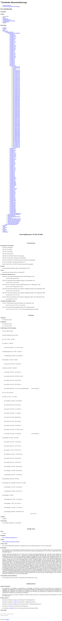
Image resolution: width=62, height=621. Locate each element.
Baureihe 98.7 (13, 207)
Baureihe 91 (12, 187)
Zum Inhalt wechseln (7, 5)
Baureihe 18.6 (13, 49)
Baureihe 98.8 (13, 209)
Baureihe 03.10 (13, 38)
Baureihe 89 (12, 179)
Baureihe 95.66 (13, 202)
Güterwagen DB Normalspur (13, 222)
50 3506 (14, 68)
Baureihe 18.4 (13, 48)
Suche (4, 29)
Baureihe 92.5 (13, 193)
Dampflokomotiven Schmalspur (14, 214)
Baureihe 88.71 (13, 177)
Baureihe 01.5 (13, 35)
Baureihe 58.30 (13, 159)
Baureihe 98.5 (13, 206)
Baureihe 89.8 (13, 181)
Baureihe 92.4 (13, 192)
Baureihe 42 (12, 60)
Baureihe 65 (12, 162)
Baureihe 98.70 (13, 210)
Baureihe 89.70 (13, 185)
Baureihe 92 (12, 190)
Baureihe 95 (12, 201)
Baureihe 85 (12, 175)
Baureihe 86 (12, 176)
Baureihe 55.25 (13, 154)
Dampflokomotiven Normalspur (14, 33)
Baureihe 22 (12, 51)
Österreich (5, 227)
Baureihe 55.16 (13, 153)
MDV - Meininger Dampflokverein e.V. (10, 537)
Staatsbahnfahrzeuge (9, 32)
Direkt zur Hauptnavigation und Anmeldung (11, 6)
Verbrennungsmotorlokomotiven (14, 216)
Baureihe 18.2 (13, 46)
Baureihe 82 (12, 174)
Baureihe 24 (12, 54)
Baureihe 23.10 (13, 53)
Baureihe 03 (12, 37)
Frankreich (5, 225)
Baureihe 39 (12, 58)
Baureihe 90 (12, 186)
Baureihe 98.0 (13, 204)
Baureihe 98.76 (13, 212)
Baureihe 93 (12, 194)
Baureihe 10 (12, 40)
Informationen (5, 231)
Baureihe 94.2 (13, 198)
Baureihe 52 (12, 149)
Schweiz (4, 230)
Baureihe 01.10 (13, 36)
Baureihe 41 (12, 59)
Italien (4, 226)
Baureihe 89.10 (13, 182)
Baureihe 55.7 (13, 152)
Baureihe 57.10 (13, 156)
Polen (4, 228)
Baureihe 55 (12, 151)
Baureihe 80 (12, 172)
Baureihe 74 (12, 166)
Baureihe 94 (12, 197)
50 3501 (15, 599)
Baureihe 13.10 (13, 41)
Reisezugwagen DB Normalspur (14, 219)
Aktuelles (5, 28)
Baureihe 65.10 (13, 163)
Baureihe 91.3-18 (13, 188)
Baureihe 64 (12, 161)
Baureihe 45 (12, 63)
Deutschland (5, 30)
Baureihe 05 (12, 39)
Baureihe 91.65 (13, 189)
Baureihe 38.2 (13, 55)
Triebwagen (10, 217)
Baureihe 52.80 (13, 150)
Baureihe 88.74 (13, 178)
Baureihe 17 (12, 43)
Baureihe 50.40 (13, 148)
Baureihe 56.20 (13, 155)
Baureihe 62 (12, 160)
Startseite (4, 27)
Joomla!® (7, 619)
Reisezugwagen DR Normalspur (14, 220)
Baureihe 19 (12, 50)
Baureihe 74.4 (13, 167)
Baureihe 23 (12, 52)
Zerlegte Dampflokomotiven (15, 213)
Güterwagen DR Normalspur (13, 223)
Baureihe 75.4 (13, 168)
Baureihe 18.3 (13, 47)
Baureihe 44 (12, 62)
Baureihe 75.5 (13, 169)
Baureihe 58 (12, 157)
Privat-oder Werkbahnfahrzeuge (11, 224)
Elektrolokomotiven (11, 215)
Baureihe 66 (12, 164)
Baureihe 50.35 (13, 65)
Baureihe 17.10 (13, 45)
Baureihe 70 (12, 165)
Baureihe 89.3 (13, 180)
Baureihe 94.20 (13, 200)
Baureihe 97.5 (13, 203)
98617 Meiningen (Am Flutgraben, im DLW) (11, 541)
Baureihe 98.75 (13, 211)
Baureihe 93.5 (13, 196)
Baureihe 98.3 (13, 205)
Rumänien (5, 229)
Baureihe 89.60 (13, 184)
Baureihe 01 (12, 34)
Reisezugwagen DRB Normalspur (14, 218)
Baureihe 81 (12, 173)
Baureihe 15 (12, 42)
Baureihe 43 (12, 61)
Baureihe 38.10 (13, 56)
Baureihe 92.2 (13, 191)
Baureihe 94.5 (13, 199)
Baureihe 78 (12, 171)
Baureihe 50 (12, 64)
